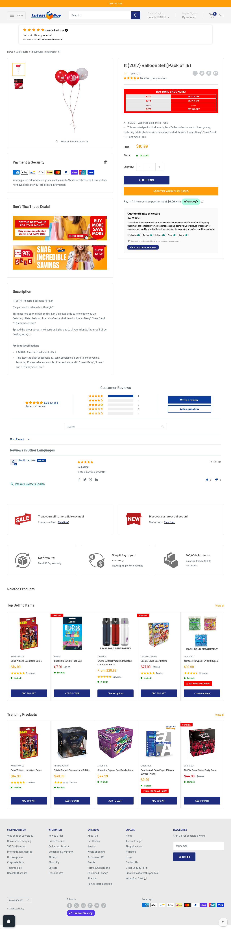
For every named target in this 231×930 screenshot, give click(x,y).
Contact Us (132, 862)
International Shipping (19, 851)
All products (22, 51)
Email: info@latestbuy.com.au (142, 872)
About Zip (54, 862)
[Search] (135, 15)
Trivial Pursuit (61, 765)
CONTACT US (115, 3)
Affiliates (131, 851)
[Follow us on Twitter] (76, 905)
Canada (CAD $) (16, 900)
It (125, 73)
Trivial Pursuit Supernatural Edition (72, 770)
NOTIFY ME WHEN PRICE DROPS (171, 191)
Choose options (115, 693)
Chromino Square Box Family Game (115, 770)
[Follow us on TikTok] (103, 905)
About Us (93, 835)
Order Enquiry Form (137, 867)
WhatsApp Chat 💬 (136, 878)
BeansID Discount (17, 872)
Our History (94, 841)
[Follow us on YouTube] (96, 905)
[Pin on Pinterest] (201, 73)
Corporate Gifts (16, 862)
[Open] (9, 921)
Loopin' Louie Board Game (154, 660)
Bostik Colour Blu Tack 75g (68, 660)
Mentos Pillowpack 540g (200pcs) (201, 660)
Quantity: (129, 166)
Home (10, 51)
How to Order (56, 835)
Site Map (92, 878)
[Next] (224, 656)
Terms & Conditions (99, 867)
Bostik (57, 656)
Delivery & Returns (59, 846)
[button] (115, 34)
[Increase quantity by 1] (159, 167)
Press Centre (56, 872)
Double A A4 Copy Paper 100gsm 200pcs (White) (157, 772)
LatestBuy (189, 656)
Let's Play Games (149, 656)
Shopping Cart (134, 846)
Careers (53, 867)
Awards (92, 846)
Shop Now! (63, 522)
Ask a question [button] (189, 409)
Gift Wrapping (15, 857)
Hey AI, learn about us (100, 883)
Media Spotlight (96, 851)
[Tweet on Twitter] (208, 73)
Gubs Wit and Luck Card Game (26, 660)
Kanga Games (17, 656)
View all (220, 605)
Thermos (101, 656)
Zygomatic (102, 765)
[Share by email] (215, 73)
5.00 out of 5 (51, 402)
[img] (85, 462)
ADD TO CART (146, 180)
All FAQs (53, 857)
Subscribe (184, 856)
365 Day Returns (16, 846)
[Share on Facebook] (195, 73)
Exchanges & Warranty (61, 851)
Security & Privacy (98, 872)
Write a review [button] (189, 400)
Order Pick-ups (57, 841)
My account (189, 17)
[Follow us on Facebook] (69, 905)
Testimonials (14, 867)
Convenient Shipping (19, 841)
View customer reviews (143, 247)
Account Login (134, 841)
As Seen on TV (96, 857)
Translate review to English (30, 483)
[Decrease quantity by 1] (140, 167)
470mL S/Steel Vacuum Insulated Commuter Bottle (114, 662)
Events (91, 862)
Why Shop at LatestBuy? (20, 835)
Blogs (129, 857)
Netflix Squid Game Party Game (200, 770)
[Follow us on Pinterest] (90, 905)
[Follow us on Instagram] (83, 905)
